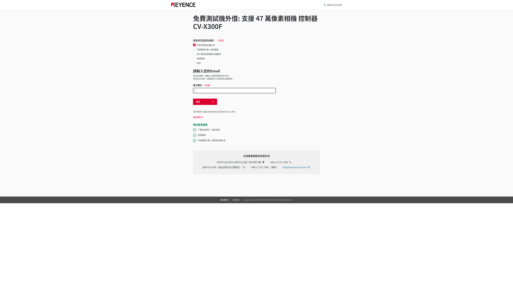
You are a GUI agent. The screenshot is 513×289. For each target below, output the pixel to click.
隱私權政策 (224, 200)
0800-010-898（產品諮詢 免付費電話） (222, 167)
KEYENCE (236, 200)
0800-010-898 (334, 5)
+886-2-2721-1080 (279, 162)
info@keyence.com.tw (294, 167)
